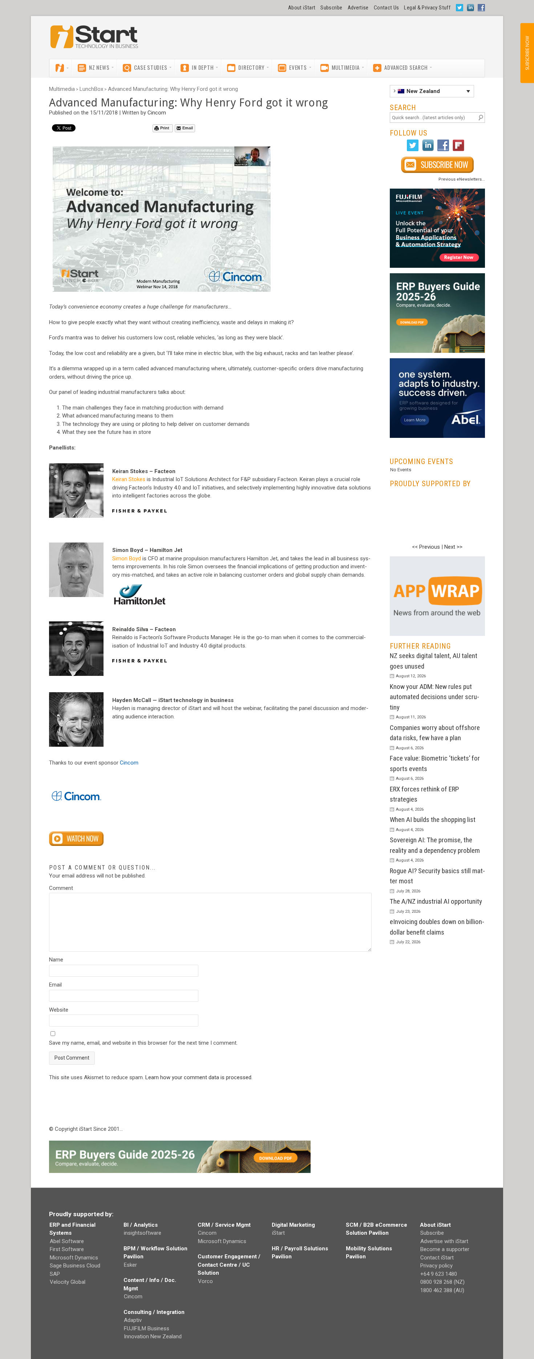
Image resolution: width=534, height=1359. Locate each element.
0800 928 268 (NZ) (442, 1282)
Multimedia (62, 89)
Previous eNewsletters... (461, 179)
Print (164, 128)
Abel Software (67, 1241)
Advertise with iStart (444, 1241)
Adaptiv (133, 1320)
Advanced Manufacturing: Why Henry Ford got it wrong (173, 89)
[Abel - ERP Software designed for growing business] (437, 362)
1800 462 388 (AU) (442, 1290)
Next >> (453, 547)
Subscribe (331, 7)
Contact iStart (437, 1257)
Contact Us (386, 7)
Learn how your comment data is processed (198, 1077)
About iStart (301, 7)
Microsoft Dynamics (74, 1257)
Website (58, 1010)
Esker (130, 1265)
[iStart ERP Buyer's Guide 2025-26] (437, 313)
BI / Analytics (141, 1225)
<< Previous (426, 547)
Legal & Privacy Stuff (427, 7)
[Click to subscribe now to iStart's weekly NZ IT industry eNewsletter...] (437, 165)
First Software (67, 1249)
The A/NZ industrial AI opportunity (436, 901)
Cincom (156, 112)
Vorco (205, 1281)
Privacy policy (436, 1265)
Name (56, 959)
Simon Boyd (126, 558)
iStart (278, 1233)
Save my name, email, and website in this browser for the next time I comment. (143, 1043)
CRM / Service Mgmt (224, 1225)
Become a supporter (444, 1249)
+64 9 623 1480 (438, 1274)
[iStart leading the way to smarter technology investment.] (94, 40)
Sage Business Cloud (75, 1265)
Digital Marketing (293, 1225)
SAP (55, 1274)
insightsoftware (142, 1233)
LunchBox (91, 89)
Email (187, 128)
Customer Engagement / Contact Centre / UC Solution (229, 1264)
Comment (61, 888)
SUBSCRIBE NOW (527, 53)
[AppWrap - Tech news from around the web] (437, 596)
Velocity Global (67, 1282)
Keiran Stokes (128, 479)
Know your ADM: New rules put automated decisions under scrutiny (434, 696)
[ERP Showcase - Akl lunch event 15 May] (437, 228)
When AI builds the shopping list (433, 819)
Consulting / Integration (154, 1312)
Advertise (358, 7)
